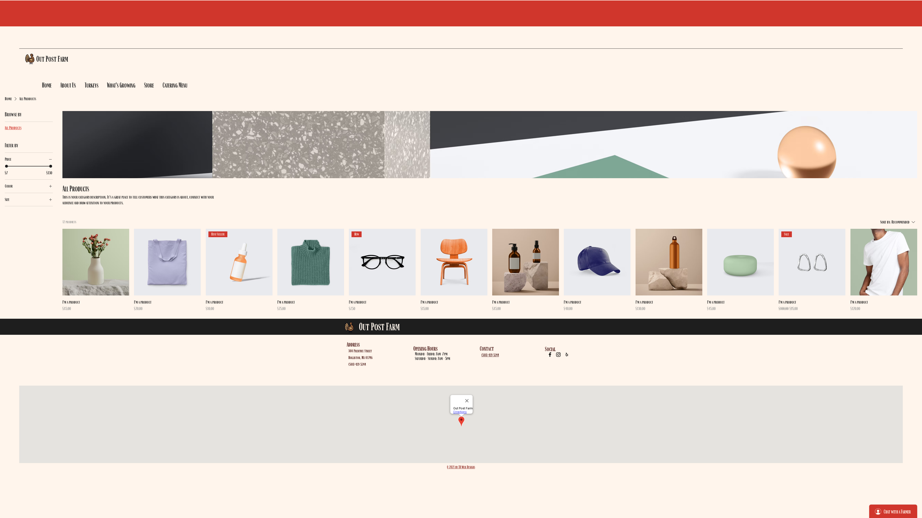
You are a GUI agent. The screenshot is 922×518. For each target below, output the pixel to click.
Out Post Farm (379, 326)
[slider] (6, 166)
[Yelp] (567, 355)
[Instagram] (558, 355)
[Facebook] (550, 355)
